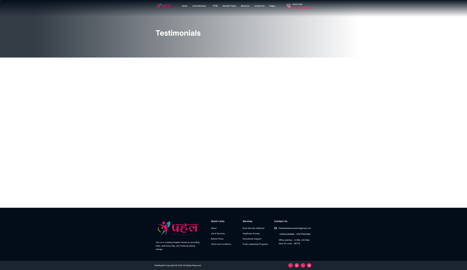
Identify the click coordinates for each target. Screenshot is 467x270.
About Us (245, 6)
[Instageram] (309, 265)
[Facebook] (303, 265)
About (213, 228)
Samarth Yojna (229, 6)
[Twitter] (297, 265)
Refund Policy (217, 239)
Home (184, 6)
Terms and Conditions (221, 244)
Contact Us (259, 6)
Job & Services (199, 6)
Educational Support (252, 239)
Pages (272, 6)
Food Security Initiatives (253, 228)
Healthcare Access (251, 233)
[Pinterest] (290, 265)
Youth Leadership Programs (255, 244)
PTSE (215, 6)
